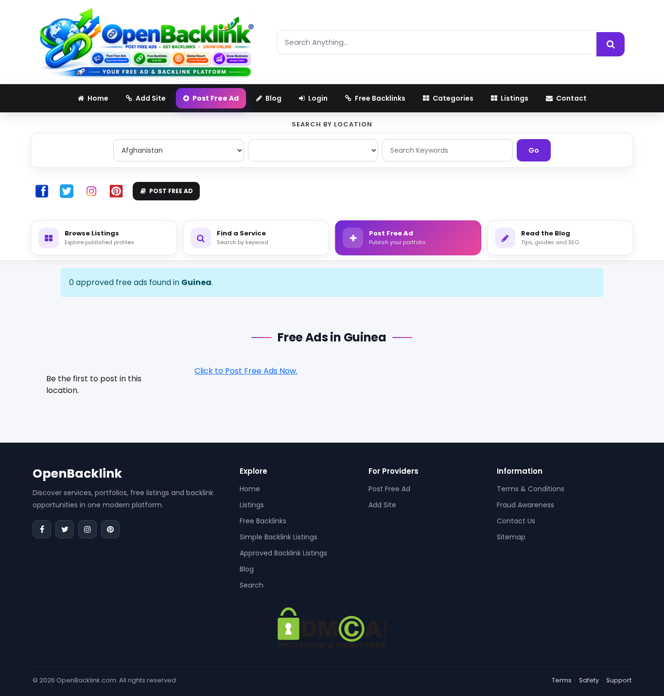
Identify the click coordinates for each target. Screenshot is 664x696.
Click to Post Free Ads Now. (245, 370)
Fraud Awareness (525, 505)
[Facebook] (42, 529)
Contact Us (516, 521)
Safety (589, 680)
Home (250, 489)
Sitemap (511, 537)
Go (533, 150)
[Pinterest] (110, 529)
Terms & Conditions (530, 489)
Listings (252, 505)
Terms (562, 680)
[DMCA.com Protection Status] (332, 627)
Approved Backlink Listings (283, 553)
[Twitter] (64, 529)
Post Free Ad (389, 489)
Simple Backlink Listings (278, 537)
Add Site (382, 505)
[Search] (610, 44)
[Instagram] (87, 529)
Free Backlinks (263, 521)
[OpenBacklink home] (146, 42)
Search (251, 585)
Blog (247, 569)
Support (618, 680)
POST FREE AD (171, 191)
